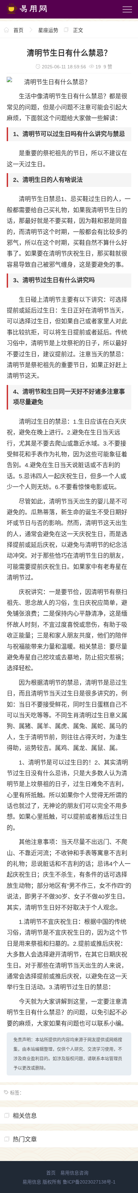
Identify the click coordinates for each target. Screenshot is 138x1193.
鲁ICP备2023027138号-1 (89, 1182)
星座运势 (48, 30)
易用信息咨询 (74, 1172)
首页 (18, 30)
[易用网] (33, 15)
